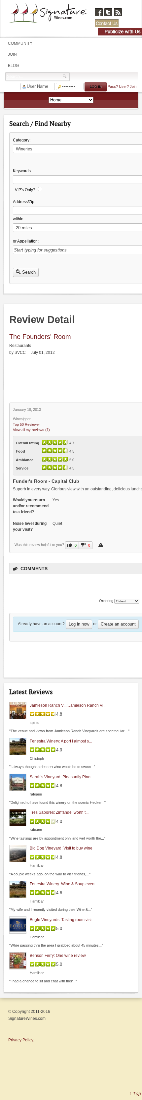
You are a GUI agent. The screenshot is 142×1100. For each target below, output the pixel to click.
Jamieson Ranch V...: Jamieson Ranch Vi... (68, 705)
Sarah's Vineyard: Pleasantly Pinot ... (62, 777)
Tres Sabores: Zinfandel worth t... (59, 812)
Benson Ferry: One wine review (58, 955)
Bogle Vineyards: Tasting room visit (61, 919)
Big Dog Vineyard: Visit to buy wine (61, 848)
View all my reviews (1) (31, 430)
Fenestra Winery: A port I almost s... (61, 741)
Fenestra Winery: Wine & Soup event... (64, 884)
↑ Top (135, 1093)
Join (12, 54)
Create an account (118, 624)
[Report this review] (101, 544)
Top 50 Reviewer (26, 424)
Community (20, 43)
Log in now (79, 624)
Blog (13, 65)
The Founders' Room (40, 336)
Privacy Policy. (21, 1040)
